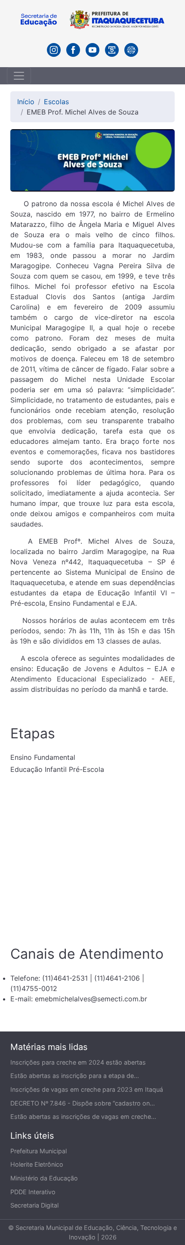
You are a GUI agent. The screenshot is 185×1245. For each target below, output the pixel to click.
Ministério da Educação (44, 1178)
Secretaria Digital (34, 1205)
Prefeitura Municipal (38, 1151)
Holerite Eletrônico (36, 1164)
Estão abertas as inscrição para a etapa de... (74, 1075)
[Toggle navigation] (19, 75)
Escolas (56, 101)
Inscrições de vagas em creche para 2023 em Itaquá (86, 1089)
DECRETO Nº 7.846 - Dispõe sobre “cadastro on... (82, 1103)
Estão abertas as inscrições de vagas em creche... (83, 1116)
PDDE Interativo (33, 1191)
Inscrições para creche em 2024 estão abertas (78, 1062)
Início (25, 101)
